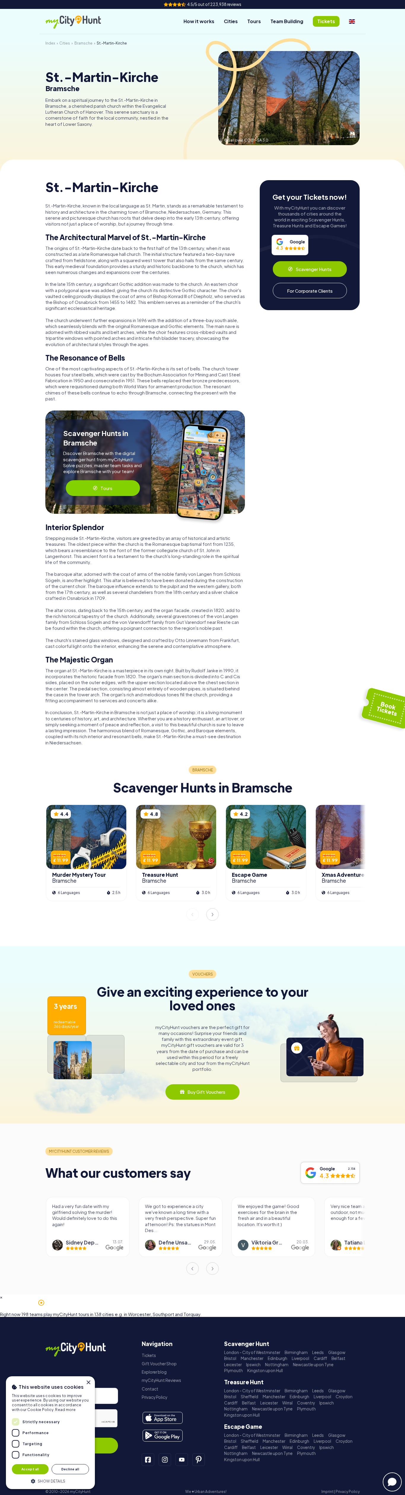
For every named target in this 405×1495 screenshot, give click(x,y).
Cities (231, 21)
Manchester (252, 1358)
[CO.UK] (352, 21)
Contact (150, 1388)
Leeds (318, 1352)
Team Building (286, 21)
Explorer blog (154, 1371)
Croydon (344, 1396)
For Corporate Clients (310, 291)
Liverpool (300, 1358)
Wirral (287, 1402)
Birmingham (296, 1352)
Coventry (306, 1402)
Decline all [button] (70, 1469)
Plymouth (233, 1370)
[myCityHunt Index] (79, 21)
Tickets (149, 1355)
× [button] (88, 1382)
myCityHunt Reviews (161, 1380)
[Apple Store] (163, 1418)
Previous (192, 914)
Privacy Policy (154, 1397)
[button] (50, 1480)
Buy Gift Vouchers (206, 1092)
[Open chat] (392, 1481)
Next (212, 914)
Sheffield (249, 1396)
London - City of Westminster (252, 1352)
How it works (199, 21)
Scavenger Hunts (313, 269)
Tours (254, 21)
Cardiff (320, 1358)
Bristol (230, 1358)
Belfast (338, 1358)
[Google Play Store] (163, 1436)
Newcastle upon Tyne (313, 1364)
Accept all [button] (30, 1469)
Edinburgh (277, 1358)
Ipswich (253, 1364)
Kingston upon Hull (265, 1370)
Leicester (233, 1364)
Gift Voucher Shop (159, 1363)
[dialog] (50, 1432)
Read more (65, 1409)
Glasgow (336, 1352)
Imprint (327, 1491)
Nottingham (276, 1364)
